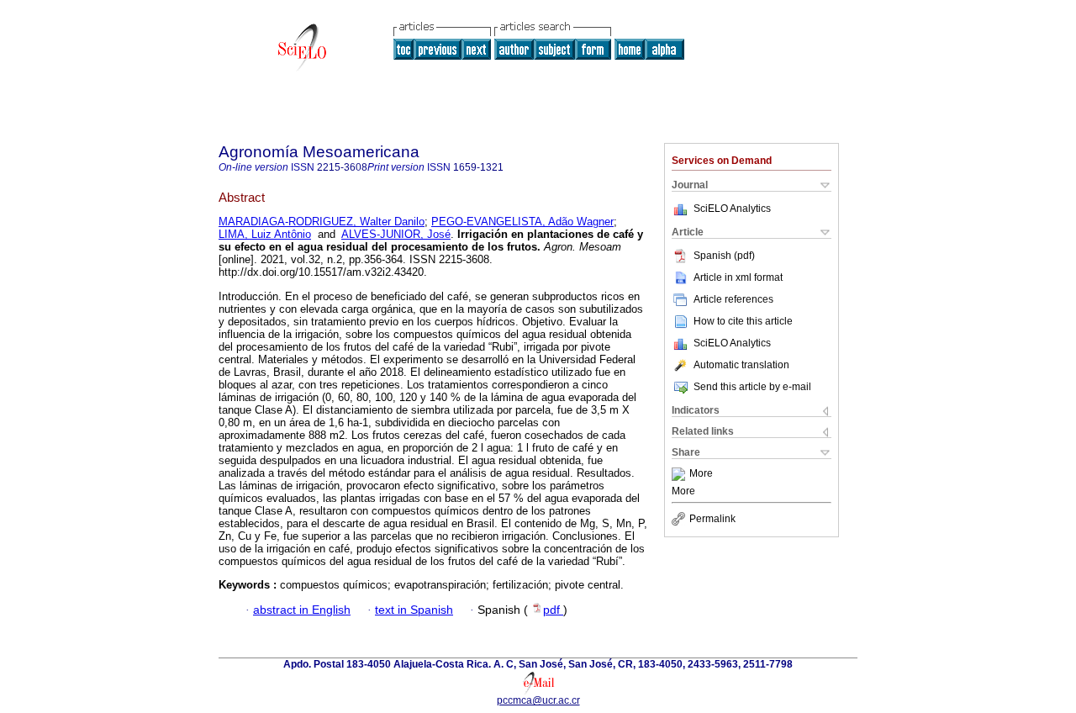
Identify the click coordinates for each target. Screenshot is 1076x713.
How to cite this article (743, 321)
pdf (553, 610)
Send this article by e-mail (752, 387)
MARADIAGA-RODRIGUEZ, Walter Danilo (322, 221)
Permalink (712, 519)
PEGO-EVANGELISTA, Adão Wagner (522, 221)
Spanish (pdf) (724, 255)
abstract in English (302, 610)
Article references (733, 299)
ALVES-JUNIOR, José (396, 234)
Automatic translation (741, 365)
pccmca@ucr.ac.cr (538, 700)
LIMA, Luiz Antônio (265, 234)
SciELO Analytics (732, 208)
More (701, 474)
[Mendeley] (680, 474)
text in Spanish (414, 610)
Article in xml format (738, 277)
